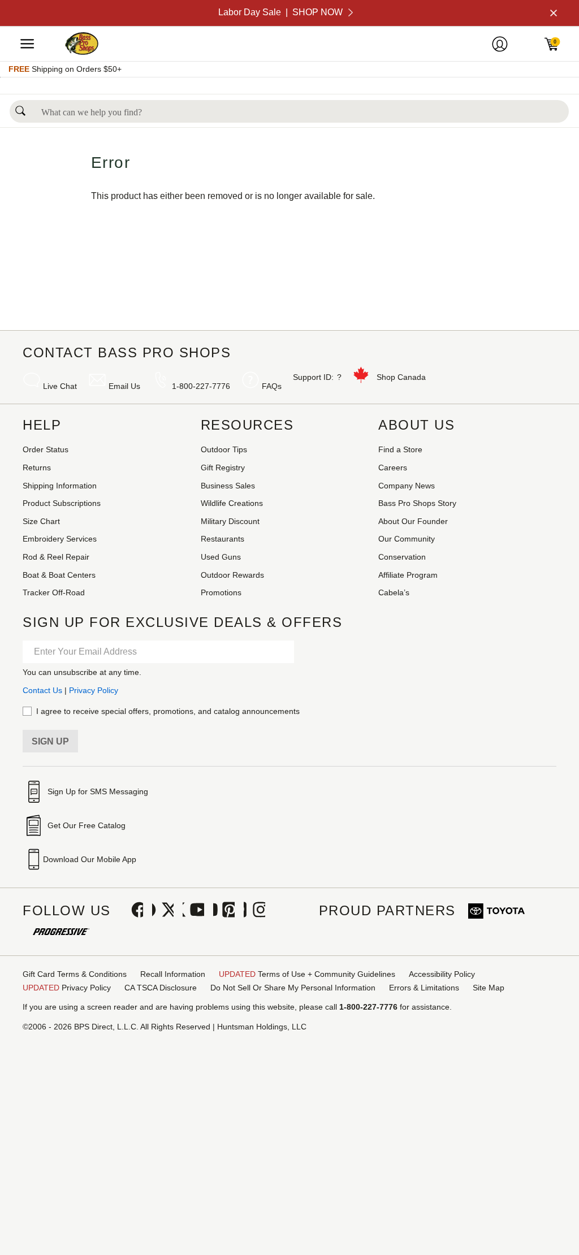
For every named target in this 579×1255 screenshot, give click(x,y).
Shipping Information (60, 485)
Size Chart (41, 521)
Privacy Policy (93, 690)
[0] (560, 47)
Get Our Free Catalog (86, 825)
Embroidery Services (60, 538)
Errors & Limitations (424, 987)
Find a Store (400, 449)
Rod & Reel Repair (56, 556)
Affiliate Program (408, 574)
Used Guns (221, 556)
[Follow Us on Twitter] (163, 910)
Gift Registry (223, 467)
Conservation (402, 556)
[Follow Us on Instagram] (254, 910)
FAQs (272, 386)
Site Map (488, 987)
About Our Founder (413, 521)
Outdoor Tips (224, 449)
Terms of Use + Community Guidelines (307, 974)
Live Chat (60, 386)
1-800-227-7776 (201, 386)
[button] (20, 107)
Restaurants (222, 538)
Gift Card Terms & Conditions (75, 974)
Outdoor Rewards (232, 574)
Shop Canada (401, 377)
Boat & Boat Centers (59, 574)
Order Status (45, 449)
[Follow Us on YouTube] (193, 910)
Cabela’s (393, 592)
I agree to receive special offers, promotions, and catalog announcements (168, 711)
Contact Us (42, 690)
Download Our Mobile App (89, 859)
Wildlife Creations (232, 503)
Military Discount (230, 521)
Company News (406, 485)
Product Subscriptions (62, 503)
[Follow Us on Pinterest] (224, 910)
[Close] (552, 13)
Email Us (124, 386)
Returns (37, 467)
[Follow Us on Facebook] (132, 910)
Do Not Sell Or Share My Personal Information (292, 987)
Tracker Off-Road (54, 592)
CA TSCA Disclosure (160, 987)
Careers (392, 467)
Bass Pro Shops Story (417, 503)
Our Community (406, 538)
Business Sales (228, 485)
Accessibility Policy (442, 974)
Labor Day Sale (280, 12)
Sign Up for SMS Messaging (97, 791)
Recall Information (172, 974)
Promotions (221, 592)
